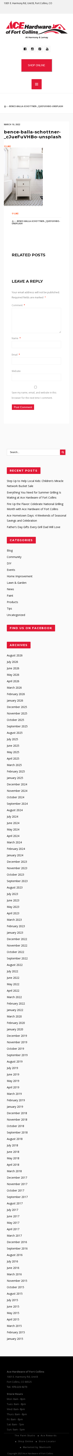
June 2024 (13, 823)
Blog (10, 550)
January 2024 (15, 855)
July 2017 (12, 1210)
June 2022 (13, 978)
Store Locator (47, 1441)
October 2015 (15, 1287)
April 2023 (13, 913)
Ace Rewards (48, 1435)
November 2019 (17, 1042)
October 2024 (15, 797)
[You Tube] (47, 49)
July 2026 (12, 662)
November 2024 (17, 791)
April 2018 (13, 1164)
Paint (10, 595)
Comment (18, 305)
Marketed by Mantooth (37, 1447)
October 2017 (15, 1190)
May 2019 (13, 1081)
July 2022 (12, 971)
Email (16, 354)
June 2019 (13, 1074)
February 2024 (16, 849)
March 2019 (14, 1094)
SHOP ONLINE (36, 65)
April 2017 (13, 1229)
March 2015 (14, 1326)
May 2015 (13, 1313)
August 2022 (15, 965)
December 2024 (17, 784)
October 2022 (15, 952)
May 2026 (13, 675)
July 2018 (12, 1145)
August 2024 (15, 810)
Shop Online (25, 1441)
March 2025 (14, 765)
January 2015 (15, 1339)
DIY (9, 563)
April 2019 (13, 1087)
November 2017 (17, 1184)
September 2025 (17, 726)
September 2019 (17, 1055)
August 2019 (15, 1061)
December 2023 (17, 861)
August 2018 (15, 1139)
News (10, 589)
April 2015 (13, 1319)
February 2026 (16, 694)
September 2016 (17, 1248)
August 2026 (15, 655)
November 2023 (17, 868)
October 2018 (15, 1126)
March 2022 (14, 997)
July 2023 (12, 894)
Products (12, 602)
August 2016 (15, 1255)
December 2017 (17, 1177)
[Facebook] (25, 49)
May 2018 (13, 1158)
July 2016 (12, 1261)
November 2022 (17, 945)
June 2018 (13, 1152)
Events (11, 570)
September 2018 (17, 1132)
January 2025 (15, 778)
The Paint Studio (25, 1435)
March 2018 (14, 1171)
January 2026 (15, 700)
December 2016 (17, 1242)
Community (14, 557)
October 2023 (15, 874)
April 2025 (13, 758)
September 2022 (17, 958)
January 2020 (15, 1029)
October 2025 (15, 720)
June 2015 (13, 1306)
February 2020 (16, 1023)
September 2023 (17, 881)
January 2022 (15, 1010)
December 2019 (17, 1036)
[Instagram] (32, 49)
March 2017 (14, 1235)
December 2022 (17, 939)
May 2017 (13, 1223)
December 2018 (17, 1113)
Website (16, 371)
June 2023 (13, 900)
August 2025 (15, 733)
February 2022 (16, 1003)
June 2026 (13, 668)
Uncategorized (16, 615)
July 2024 (12, 816)
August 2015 (15, 1293)
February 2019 (16, 1100)
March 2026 (14, 687)
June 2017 (13, 1216)
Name (16, 338)
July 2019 (12, 1068)
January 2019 (15, 1106)
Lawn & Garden (16, 583)
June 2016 (13, 1268)
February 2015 (16, 1332)
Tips (9, 608)
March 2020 (14, 1016)
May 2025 (13, 752)
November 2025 (17, 713)
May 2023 (13, 907)
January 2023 (15, 932)
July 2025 (12, 739)
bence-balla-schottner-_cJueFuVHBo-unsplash (33, 134)
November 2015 (17, 1281)
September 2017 (17, 1197)
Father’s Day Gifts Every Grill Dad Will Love (33, 527)
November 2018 (17, 1119)
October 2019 (15, 1048)
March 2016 (14, 1274)
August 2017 (15, 1203)
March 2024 (14, 842)
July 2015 (12, 1300)
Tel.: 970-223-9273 (17, 1387)
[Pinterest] (40, 49)
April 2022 (13, 990)
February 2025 (16, 771)
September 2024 (17, 803)
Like (8, 146)
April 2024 (13, 836)
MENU (37, 84)
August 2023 (15, 887)
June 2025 (13, 745)
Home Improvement (20, 576)
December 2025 (17, 707)
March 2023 (14, 920)
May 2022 (13, 984)
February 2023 (16, 926)
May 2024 (13, 829)
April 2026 (13, 681)
